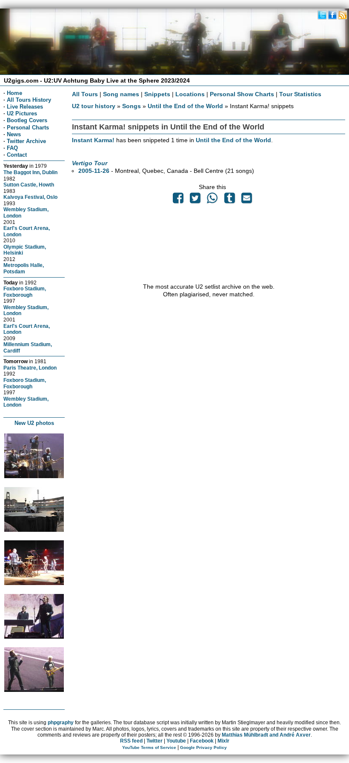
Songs (131, 106)
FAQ (12, 148)
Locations (190, 94)
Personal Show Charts (242, 94)
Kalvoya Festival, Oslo (30, 197)
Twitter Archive (26, 141)
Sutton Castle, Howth (28, 184)
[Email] (246, 200)
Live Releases (25, 106)
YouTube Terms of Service (149, 747)
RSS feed (131, 740)
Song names (121, 94)
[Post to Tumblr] (229, 200)
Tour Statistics (300, 94)
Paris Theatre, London (30, 367)
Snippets (157, 94)
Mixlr (223, 740)
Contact (17, 155)
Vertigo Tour (89, 163)
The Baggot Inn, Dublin (30, 172)
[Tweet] (195, 200)
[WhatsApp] (212, 200)
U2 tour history (93, 106)
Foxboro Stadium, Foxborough (24, 292)
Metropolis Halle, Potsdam (23, 268)
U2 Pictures (22, 113)
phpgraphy (61, 722)
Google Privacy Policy (203, 747)
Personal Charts (28, 127)
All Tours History (29, 100)
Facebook (202, 740)
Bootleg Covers (27, 120)
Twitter (154, 740)
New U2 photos (34, 423)
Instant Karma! (93, 140)
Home (14, 93)
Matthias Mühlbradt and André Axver (266, 734)
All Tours (85, 94)
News (14, 134)
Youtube (176, 740)
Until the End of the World (185, 106)
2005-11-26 (93, 170)
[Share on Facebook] (177, 200)
